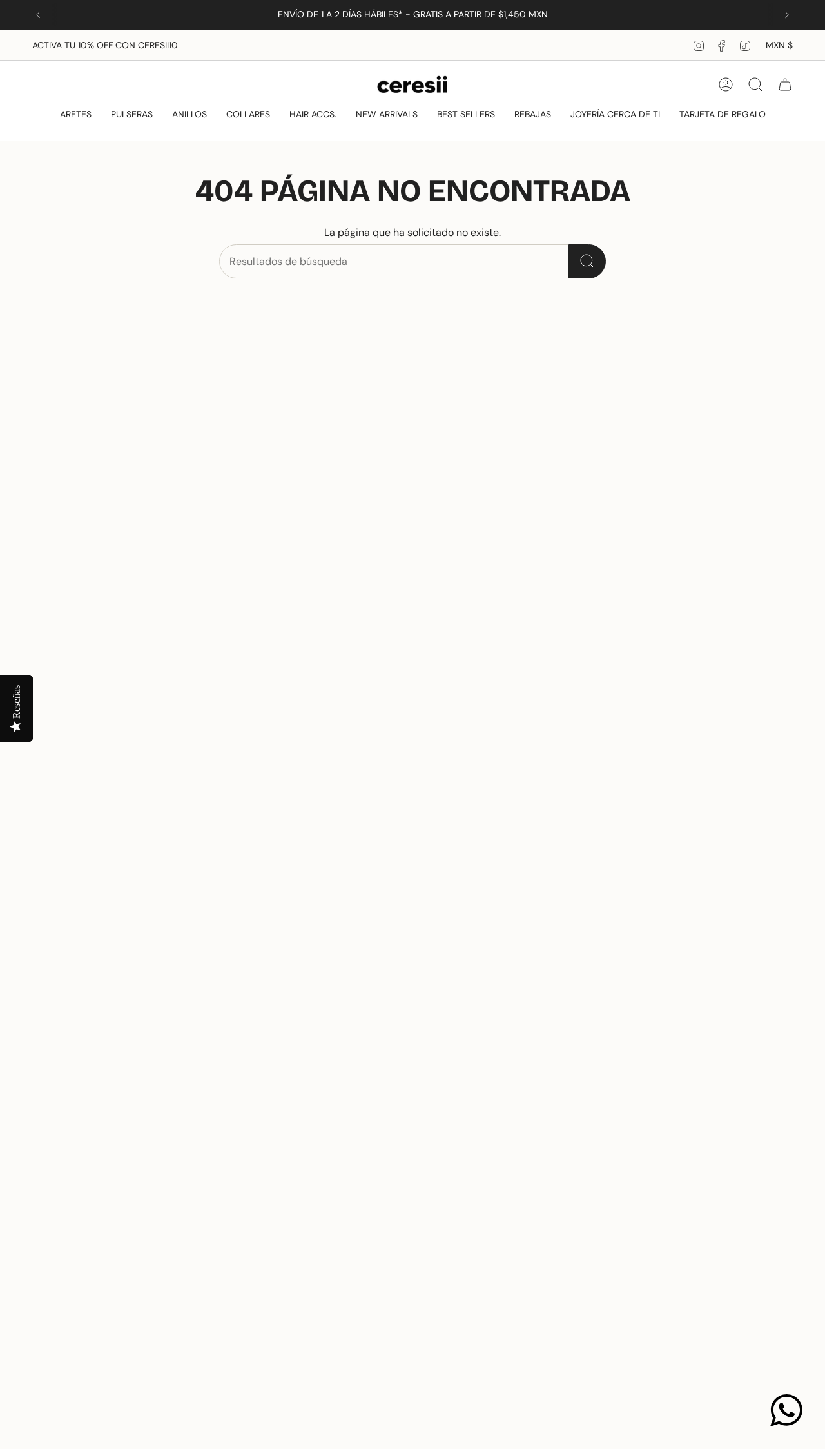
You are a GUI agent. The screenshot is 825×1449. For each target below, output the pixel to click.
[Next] (787, 15)
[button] (75, 115)
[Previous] (38, 15)
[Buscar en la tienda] (587, 261)
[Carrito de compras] (785, 84)
